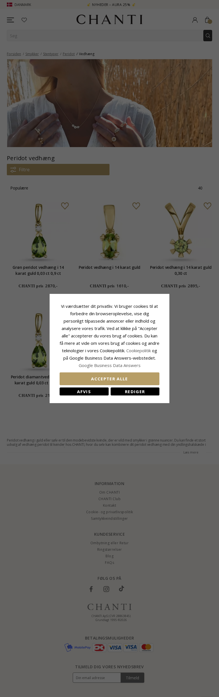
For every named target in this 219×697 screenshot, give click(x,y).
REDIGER (135, 391)
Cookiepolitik (138, 350)
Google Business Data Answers (110, 365)
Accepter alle (109, 379)
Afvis (84, 391)
